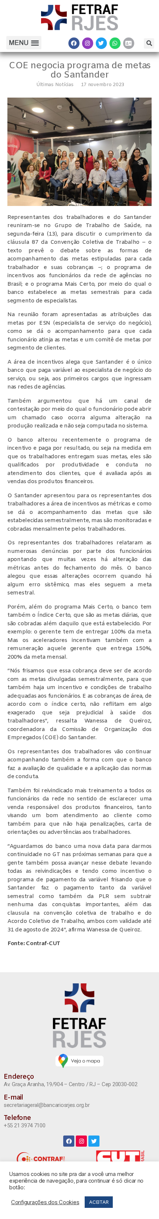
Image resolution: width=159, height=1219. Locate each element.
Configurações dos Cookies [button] (45, 1202)
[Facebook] (74, 43)
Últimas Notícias (55, 85)
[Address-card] (128, 43)
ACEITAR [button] (98, 1202)
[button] (23, 43)
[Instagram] (87, 43)
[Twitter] (101, 43)
